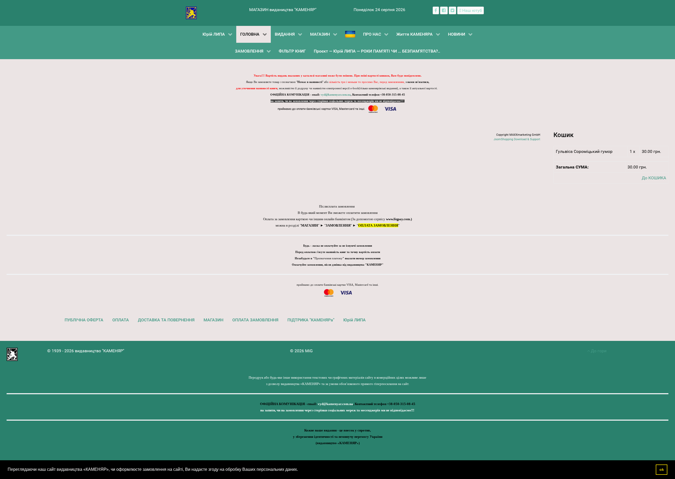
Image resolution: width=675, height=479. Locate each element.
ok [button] (661, 469)
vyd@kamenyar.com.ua (336, 94)
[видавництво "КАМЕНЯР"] (191, 12)
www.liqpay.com (398, 219)
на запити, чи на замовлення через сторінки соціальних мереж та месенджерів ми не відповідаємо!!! (337, 101)
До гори (598, 350)
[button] (300, 470)
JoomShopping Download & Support (517, 139)
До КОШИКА (654, 177)
